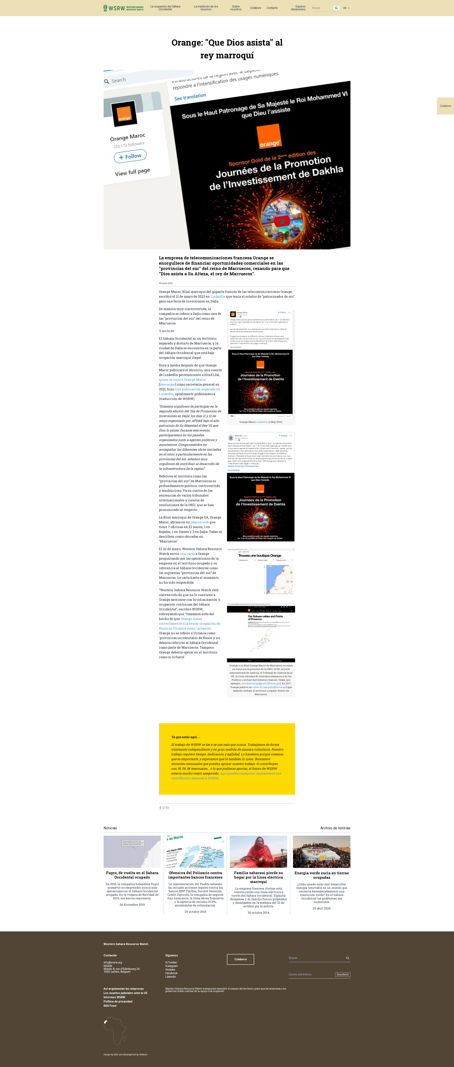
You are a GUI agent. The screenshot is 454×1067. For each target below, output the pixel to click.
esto (244, 683)
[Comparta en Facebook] (160, 808)
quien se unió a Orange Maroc (182, 379)
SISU (116, 1055)
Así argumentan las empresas (124, 988)
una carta (187, 553)
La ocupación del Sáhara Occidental (165, 8)
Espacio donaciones (298, 8)
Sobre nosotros (236, 8)
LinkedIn (218, 296)
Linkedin (261, 422)
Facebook (171, 973)
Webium (143, 1055)
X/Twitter (171, 962)
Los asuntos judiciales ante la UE (125, 993)
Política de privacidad (118, 1001)
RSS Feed (110, 1005)
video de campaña (263, 687)
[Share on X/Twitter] (163, 808)
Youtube (170, 969)
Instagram (171, 966)
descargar (167, 384)
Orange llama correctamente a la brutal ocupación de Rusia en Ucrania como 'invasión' (189, 623)
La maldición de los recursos (206, 8)
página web (199, 522)
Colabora (445, 106)
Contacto (272, 8)
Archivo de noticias (335, 828)
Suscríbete (343, 974)
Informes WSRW (114, 997)
